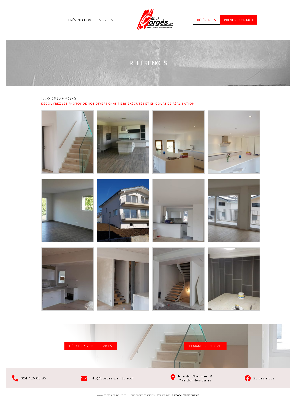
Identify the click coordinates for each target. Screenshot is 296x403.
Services (106, 20)
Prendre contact (238, 20)
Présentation (79, 20)
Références (206, 20)
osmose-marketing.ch (185, 395)
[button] (90, 346)
